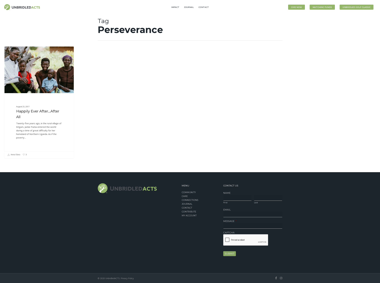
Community (189, 192)
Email (227, 209)
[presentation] (245, 240)
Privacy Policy (127, 278)
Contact (187, 207)
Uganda (14, 51)
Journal (187, 204)
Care (185, 196)
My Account (189, 215)
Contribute (189, 211)
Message (230, 221)
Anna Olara (15, 154)
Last (256, 202)
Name (227, 192)
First (225, 202)
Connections (190, 200)
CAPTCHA (229, 232)
